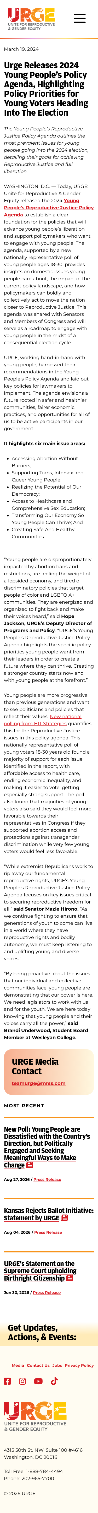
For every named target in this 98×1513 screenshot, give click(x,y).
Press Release (47, 1179)
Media (18, 1365)
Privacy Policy (79, 1365)
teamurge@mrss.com (39, 1083)
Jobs (57, 1365)
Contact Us (38, 1365)
